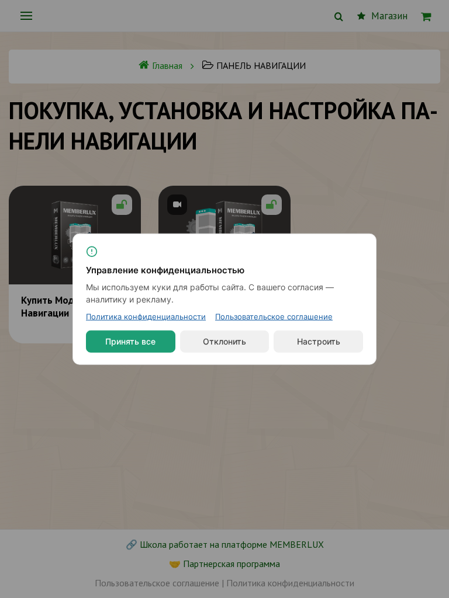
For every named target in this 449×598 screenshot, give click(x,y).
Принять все (130, 341)
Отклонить (224, 341)
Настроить (318, 341)
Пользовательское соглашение (274, 316)
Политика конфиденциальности (146, 316)
